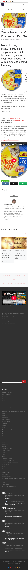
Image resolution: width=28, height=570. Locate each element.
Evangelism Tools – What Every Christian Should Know (14, 411)
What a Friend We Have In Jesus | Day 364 (20, 255)
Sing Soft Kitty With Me (7, 448)
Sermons (4, 446)
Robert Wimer (6, 39)
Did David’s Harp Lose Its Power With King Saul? (12, 317)
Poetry (3, 436)
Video (3, 482)
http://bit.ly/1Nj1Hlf (15, 119)
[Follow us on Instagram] (8, 1)
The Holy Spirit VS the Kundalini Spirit (14, 533)
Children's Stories (6, 401)
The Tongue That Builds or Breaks (9, 319)
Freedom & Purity (6, 419)
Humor (3, 427)
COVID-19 (4, 405)
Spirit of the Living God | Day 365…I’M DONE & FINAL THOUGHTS (7, 256)
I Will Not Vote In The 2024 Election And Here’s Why (14, 496)
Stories (3, 456)
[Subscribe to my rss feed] (10, 1)
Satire (3, 442)
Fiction (3, 413)
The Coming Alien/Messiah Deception (10, 462)
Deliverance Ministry (6, 407)
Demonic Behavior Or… (7, 409)
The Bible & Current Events (8, 460)
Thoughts (4, 469)
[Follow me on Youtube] (4, 1)
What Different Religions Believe (9, 486)
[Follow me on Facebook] (1, 1)
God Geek (4, 423)
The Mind (4, 466)
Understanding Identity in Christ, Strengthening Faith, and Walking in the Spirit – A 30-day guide (13, 479)
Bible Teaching (5, 398)
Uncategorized (5, 474)
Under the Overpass (6, 476)
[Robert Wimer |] (2, 4)
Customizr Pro (17, 563)
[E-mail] (12, 1)
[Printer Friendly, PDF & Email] (5, 181)
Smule (3, 452)
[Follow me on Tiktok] (6, 1)
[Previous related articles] (21, 233)
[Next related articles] (25, 233)
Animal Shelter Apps (6, 394)
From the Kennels (6, 421)
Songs (3, 454)
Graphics (4, 425)
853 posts (7, 219)
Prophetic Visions (6, 438)
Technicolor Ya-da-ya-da (7, 458)
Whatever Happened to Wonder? (9, 321)
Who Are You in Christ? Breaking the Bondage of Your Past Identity (13, 314)
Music (3, 431)
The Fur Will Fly (5, 464)
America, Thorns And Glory (8, 392)
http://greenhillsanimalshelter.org (10, 140)
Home (2, 9)
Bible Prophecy (5, 396)
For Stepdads (5, 417)
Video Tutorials (5, 484)
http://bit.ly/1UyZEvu (18, 120)
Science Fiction (5, 444)
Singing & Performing (6, 450)
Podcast (4, 434)
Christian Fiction (5, 403)
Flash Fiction (5, 415)
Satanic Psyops (5, 440)
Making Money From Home (8, 429)
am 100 (8, 500)
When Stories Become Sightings (9, 323)
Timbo (6, 544)
